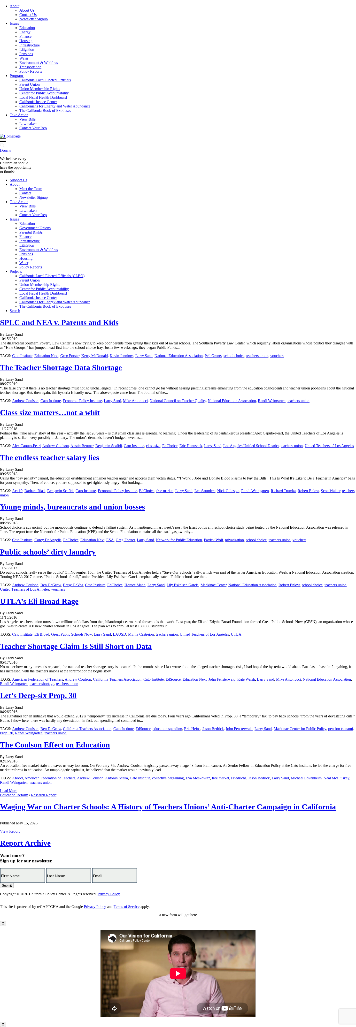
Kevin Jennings (121, 356)
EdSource (173, 679)
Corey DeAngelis (47, 540)
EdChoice (170, 446)
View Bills (27, 119)
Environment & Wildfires (38, 63)
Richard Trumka (283, 491)
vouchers (277, 356)
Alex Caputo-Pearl (26, 446)
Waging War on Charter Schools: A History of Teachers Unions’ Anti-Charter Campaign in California (168, 806)
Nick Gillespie (228, 491)
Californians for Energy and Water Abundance (54, 106)
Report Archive (25, 843)
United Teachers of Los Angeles (329, 446)
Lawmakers (28, 124)
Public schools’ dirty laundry (48, 552)
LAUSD (119, 634)
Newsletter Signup (33, 19)
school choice (234, 356)
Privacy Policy (109, 894)
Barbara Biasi (34, 491)
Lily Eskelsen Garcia (183, 585)
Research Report (43, 795)
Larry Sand (144, 356)
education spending (167, 729)
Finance (25, 36)
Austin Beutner (81, 446)
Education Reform (14, 795)
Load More (8, 791)
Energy (25, 32)
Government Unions (35, 228)
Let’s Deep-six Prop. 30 (38, 695)
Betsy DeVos (73, 585)
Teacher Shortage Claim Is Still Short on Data (76, 646)
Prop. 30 (6, 733)
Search (15, 311)
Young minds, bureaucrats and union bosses (72, 506)
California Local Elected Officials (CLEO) (52, 276)
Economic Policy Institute (82, 401)
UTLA (236, 634)
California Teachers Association (117, 679)
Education (27, 28)
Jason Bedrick (213, 729)
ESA (110, 540)
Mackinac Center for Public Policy (300, 729)
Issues (14, 23)
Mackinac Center (213, 585)
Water (23, 58)
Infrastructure (29, 45)
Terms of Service (126, 907)
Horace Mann (135, 585)
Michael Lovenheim (306, 778)
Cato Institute (22, 356)
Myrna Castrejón (141, 634)
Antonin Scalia (116, 778)
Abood (17, 778)
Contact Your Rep (33, 128)
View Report (10, 831)
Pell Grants (213, 356)
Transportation (30, 67)
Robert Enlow (308, 491)
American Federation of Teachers (37, 679)
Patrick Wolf (213, 540)
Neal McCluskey (336, 778)
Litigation (26, 49)
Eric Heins (192, 729)
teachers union (257, 356)
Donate (5, 150)
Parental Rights (31, 232)
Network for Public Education (179, 540)
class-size (153, 446)
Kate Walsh (246, 679)
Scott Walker (330, 491)
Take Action (19, 115)
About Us (26, 10)
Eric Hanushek (190, 446)
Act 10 (17, 491)
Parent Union (29, 84)
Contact (25, 193)
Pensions (26, 54)
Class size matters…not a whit (50, 412)
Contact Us (28, 15)
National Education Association (179, 356)
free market (164, 491)
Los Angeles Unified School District (251, 446)
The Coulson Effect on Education (55, 744)
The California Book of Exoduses (45, 110)
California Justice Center (38, 102)
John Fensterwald (222, 679)
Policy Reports (30, 71)
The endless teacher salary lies (49, 457)
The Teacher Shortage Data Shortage (61, 367)
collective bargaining (168, 778)
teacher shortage (42, 684)
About (14, 6)
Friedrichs (238, 778)
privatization (234, 540)
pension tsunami (340, 729)
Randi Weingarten (272, 401)
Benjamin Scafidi (108, 446)
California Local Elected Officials (45, 80)
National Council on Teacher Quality (178, 401)
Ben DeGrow (50, 585)
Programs (17, 76)
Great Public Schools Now (71, 634)
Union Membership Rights (39, 89)
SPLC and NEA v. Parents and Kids (59, 322)
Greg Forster (69, 356)
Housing (25, 41)
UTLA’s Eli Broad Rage (39, 601)
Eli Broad (41, 634)
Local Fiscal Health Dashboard (43, 97)
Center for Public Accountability (44, 93)
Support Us (18, 180)
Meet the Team (30, 189)
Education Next (46, 356)
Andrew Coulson (25, 401)
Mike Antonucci (135, 401)
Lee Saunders (204, 491)
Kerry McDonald (94, 356)
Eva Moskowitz (198, 778)
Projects (16, 271)
